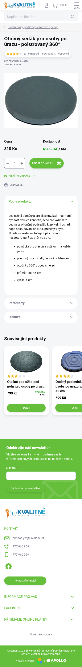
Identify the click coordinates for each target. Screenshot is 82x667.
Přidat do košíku (42, 163)
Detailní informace (17, 175)
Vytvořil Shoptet (25, 660)
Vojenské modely (41, 634)
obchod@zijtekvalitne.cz (28, 538)
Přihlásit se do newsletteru (26, 488)
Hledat (72, 16)
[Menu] (76, 5)
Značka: (12, 64)
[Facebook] (8, 565)
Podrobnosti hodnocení (55, 53)
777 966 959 (21, 546)
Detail (26, 407)
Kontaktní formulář (25, 580)
